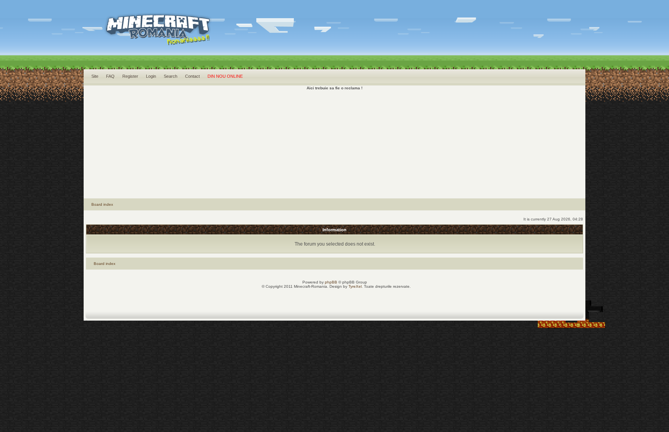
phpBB (331, 282)
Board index (102, 204)
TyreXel (355, 286)
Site (94, 76)
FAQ (110, 76)
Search (170, 76)
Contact (192, 76)
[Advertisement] (334, 144)
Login (151, 76)
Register (130, 76)
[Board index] (159, 39)
